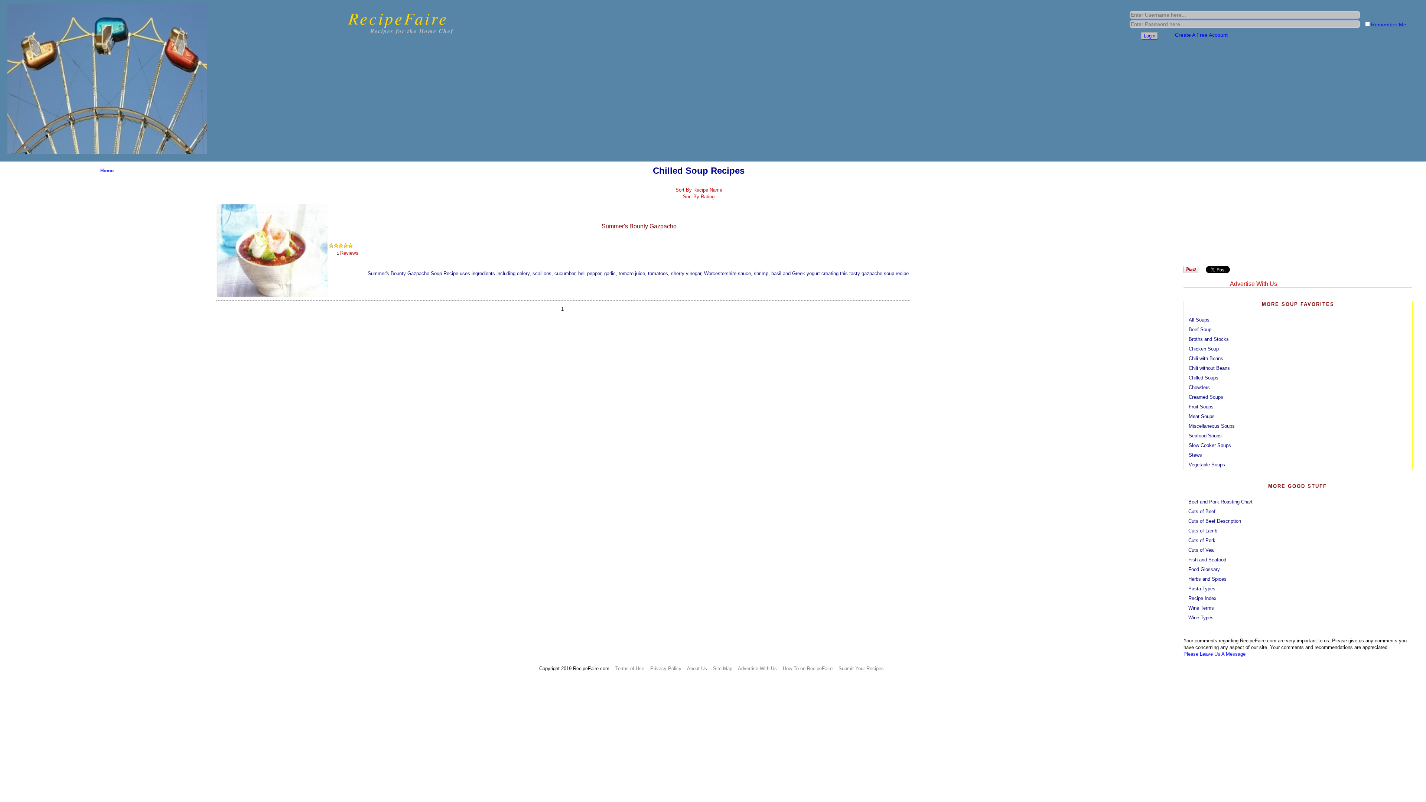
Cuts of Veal (1201, 550)
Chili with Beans (1206, 358)
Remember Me (1388, 24)
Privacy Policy (665, 668)
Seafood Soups (1205, 436)
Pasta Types (1201, 588)
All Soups (1199, 320)
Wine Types (1201, 617)
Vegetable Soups (1207, 464)
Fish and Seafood (1207, 560)
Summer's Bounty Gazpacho (639, 226)
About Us (697, 668)
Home (107, 170)
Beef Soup (1200, 329)
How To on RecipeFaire (808, 668)
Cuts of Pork (1201, 540)
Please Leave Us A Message (1215, 654)
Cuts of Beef (1201, 511)
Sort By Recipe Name (698, 190)
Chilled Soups (1203, 378)
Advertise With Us (1253, 284)
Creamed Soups (1206, 397)
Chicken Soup (1204, 349)
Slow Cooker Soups (1210, 445)
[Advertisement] (1296, 210)
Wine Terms (1201, 608)
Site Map (722, 668)
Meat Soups (1202, 416)
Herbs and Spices (1207, 579)
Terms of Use (629, 668)
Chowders (1199, 387)
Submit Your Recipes (861, 668)
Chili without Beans (1209, 368)
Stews (1195, 455)
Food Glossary (1204, 569)
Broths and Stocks (1209, 339)
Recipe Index (1202, 598)
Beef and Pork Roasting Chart (1220, 502)
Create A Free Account (1201, 35)
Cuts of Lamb (1202, 531)
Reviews (349, 253)
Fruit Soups (1201, 407)
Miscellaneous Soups (1212, 426)
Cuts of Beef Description (1214, 521)
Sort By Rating (698, 196)
